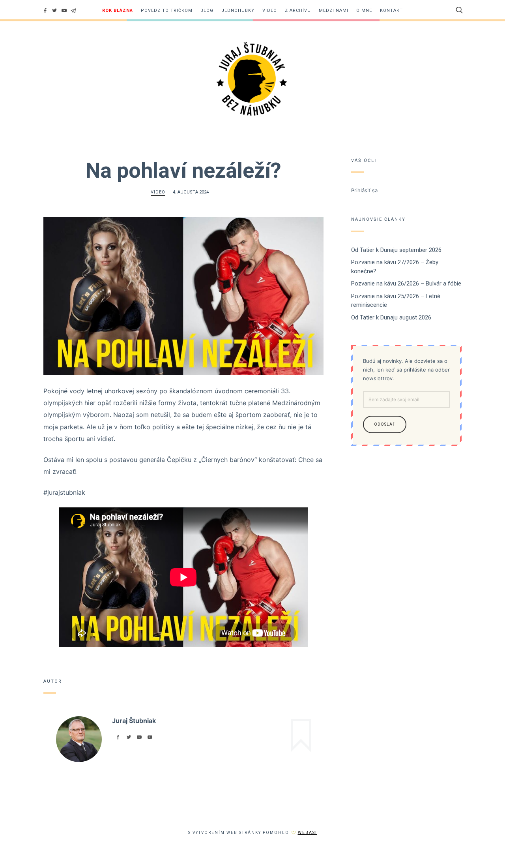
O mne (364, 10)
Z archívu (298, 10)
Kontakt (391, 10)
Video (269, 10)
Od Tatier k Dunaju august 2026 (391, 317)
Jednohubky (237, 10)
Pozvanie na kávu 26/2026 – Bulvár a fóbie (406, 283)
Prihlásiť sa (364, 190)
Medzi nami (333, 10)
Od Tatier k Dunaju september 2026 (396, 250)
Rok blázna (117, 10)
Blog (206, 10)
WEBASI (307, 832)
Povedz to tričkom (167, 10)
